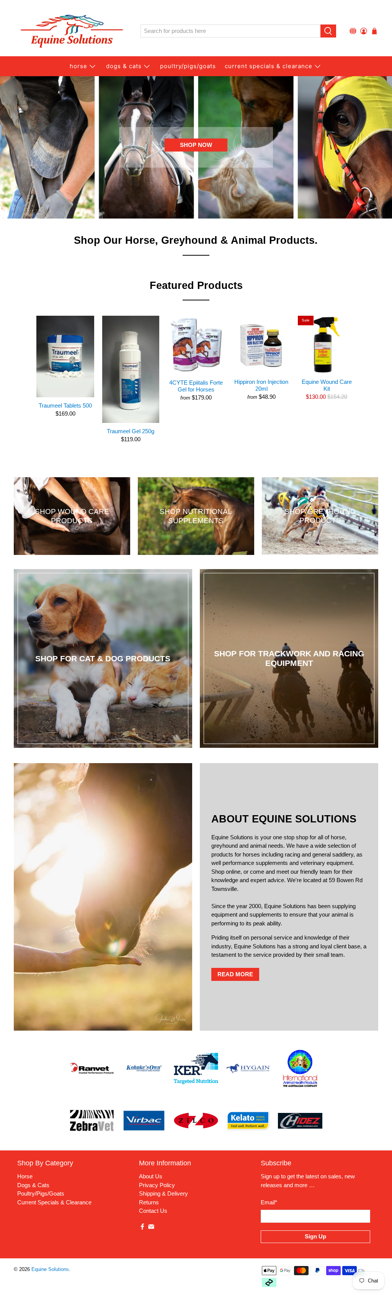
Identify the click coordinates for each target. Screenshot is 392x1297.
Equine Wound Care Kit (327, 385)
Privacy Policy (157, 1185)
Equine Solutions (50, 1269)
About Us (150, 1176)
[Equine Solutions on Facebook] (142, 1228)
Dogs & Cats (124, 66)
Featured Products (196, 285)
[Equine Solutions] (71, 31)
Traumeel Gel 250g (130, 431)
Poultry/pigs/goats (188, 66)
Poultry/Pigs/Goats (40, 1193)
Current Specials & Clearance (268, 66)
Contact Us (153, 1210)
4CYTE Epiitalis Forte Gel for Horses (196, 386)
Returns (149, 1202)
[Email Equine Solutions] (151, 1228)
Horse (78, 66)
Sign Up (315, 1236)
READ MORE (235, 974)
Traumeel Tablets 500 (65, 405)
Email (269, 1202)
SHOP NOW (196, 145)
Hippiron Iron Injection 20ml (261, 385)
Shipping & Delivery (163, 1193)
